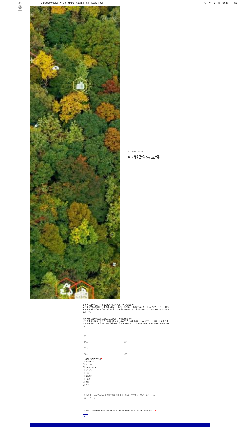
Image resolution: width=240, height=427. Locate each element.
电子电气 (89, 370)
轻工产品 (89, 364)
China (20, 9)
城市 (126, 354)
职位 (86, 342)
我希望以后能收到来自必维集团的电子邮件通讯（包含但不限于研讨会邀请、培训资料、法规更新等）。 (120, 410)
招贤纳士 (94, 3)
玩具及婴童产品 (91, 367)
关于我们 (63, 3)
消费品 (134, 151)
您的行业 (71, 3)
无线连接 (89, 376)
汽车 (87, 373)
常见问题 (140, 151)
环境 (87, 382)
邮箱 (86, 348)
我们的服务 (80, 3)
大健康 (88, 379)
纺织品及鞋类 (90, 361)
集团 (101, 3)
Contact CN (210, 3)
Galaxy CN (219, 3)
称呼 (86, 336)
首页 (129, 151)
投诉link (214, 3)
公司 (126, 342)
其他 (87, 385)
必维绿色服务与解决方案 (49, 3)
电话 (86, 354)
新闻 (87, 3)
